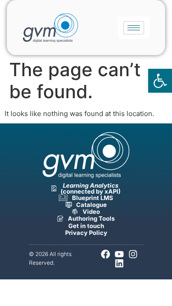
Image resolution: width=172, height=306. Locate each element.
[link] (160, 81)
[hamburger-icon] (133, 27)
